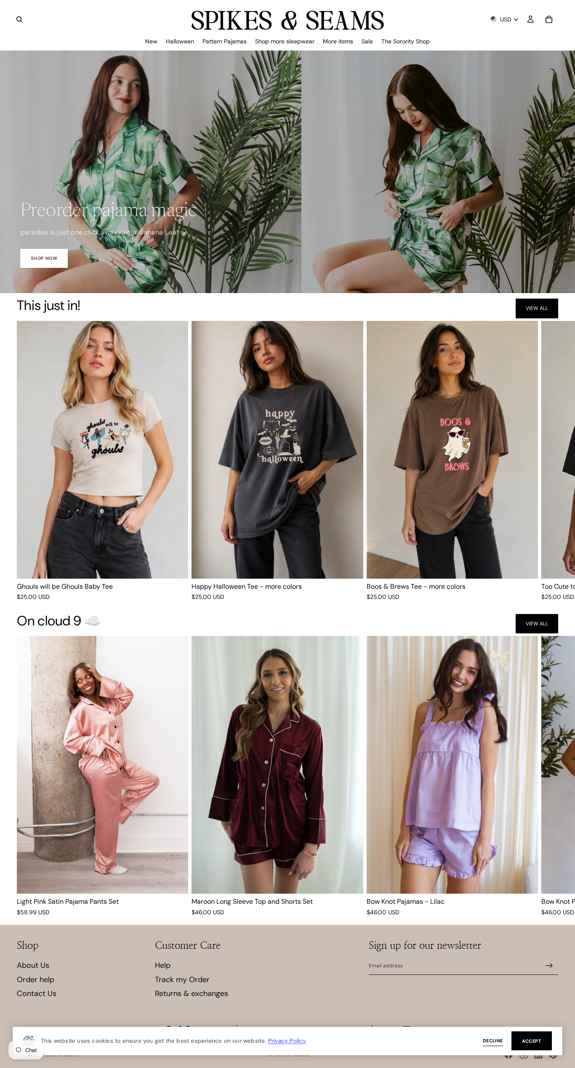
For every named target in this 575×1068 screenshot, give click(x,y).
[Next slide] (548, 461)
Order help (35, 980)
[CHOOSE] (175, 565)
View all (537, 308)
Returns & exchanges (191, 993)
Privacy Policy (287, 1040)
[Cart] (549, 19)
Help (162, 965)
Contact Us (36, 993)
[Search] (19, 19)
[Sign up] (549, 966)
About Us (33, 965)
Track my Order (182, 980)
